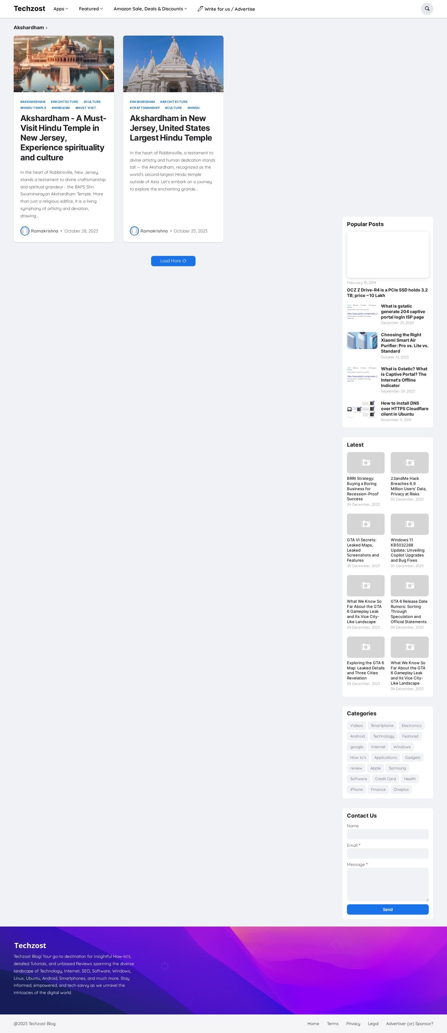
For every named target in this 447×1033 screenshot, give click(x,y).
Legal (373, 1023)
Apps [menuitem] (59, 9)
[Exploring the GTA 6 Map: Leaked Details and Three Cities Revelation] (366, 647)
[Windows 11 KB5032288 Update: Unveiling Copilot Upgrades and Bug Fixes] (409, 524)
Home (313, 1023)
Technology (383, 736)
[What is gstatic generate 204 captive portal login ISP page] (362, 311)
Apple (375, 768)
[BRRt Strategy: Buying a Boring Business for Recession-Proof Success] (366, 462)
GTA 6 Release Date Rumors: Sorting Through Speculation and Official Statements (409, 611)
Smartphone (382, 725)
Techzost (29, 8)
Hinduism (62, 108)
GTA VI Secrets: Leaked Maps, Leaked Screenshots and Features (363, 550)
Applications (385, 757)
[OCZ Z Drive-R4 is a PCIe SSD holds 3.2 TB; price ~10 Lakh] (387, 255)
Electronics (411, 725)
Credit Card (385, 778)
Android (357, 736)
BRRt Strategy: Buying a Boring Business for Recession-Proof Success (363, 488)
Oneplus (401, 789)
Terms (333, 1023)
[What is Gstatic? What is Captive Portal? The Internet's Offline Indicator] (362, 374)
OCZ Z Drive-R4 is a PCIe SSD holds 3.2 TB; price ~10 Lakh (387, 292)
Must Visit (86, 108)
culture (93, 101)
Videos (356, 725)
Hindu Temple (34, 108)
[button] (427, 9)
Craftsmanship (146, 108)
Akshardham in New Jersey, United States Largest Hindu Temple (171, 127)
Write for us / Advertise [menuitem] (229, 9)
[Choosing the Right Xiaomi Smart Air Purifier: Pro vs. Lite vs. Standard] (362, 340)
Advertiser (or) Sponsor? (409, 1023)
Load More (170, 260)
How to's (358, 757)
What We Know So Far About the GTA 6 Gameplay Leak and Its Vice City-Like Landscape (364, 611)
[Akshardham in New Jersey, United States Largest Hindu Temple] (173, 64)
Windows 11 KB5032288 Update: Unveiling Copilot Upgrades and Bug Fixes (407, 550)
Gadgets (412, 757)
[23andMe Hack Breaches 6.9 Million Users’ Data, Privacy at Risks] (409, 462)
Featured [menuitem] (89, 9)
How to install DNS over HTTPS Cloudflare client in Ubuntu (404, 408)
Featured (410, 736)
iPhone (356, 789)
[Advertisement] (387, 116)
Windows (402, 746)
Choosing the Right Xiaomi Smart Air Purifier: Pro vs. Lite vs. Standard (404, 343)
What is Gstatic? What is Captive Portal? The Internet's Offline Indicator (404, 377)
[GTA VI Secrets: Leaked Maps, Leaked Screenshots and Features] (366, 524)
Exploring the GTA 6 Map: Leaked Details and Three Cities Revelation (366, 670)
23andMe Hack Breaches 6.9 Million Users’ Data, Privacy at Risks (409, 486)
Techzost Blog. (43, 1023)
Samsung (397, 768)
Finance (378, 789)
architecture (65, 101)
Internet (378, 746)
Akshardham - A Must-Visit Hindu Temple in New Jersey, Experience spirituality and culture (63, 137)
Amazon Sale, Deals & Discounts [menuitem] (148, 9)
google (356, 746)
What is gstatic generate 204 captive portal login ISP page (403, 311)
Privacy (353, 1023)
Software (358, 778)
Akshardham (33, 101)
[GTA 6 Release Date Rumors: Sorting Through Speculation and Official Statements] (409, 585)
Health (410, 778)
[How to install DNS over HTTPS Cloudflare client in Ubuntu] (362, 408)
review (356, 768)
